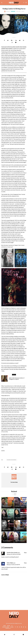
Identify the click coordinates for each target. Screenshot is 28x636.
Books (8, 625)
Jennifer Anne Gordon (11, 459)
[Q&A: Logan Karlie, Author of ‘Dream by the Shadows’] (7, 537)
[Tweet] (7, 40)
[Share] (4, 40)
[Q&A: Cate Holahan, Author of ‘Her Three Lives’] (20, 514)
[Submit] (19, 40)
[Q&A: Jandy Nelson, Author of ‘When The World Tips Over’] (20, 537)
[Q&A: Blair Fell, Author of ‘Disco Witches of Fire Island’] (20, 502)
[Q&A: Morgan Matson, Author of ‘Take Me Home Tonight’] (20, 526)
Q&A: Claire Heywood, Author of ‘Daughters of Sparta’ (16, 378)
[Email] (23, 40)
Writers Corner (13, 11)
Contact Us (7, 628)
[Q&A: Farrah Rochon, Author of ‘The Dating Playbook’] (7, 502)
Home (4, 625)
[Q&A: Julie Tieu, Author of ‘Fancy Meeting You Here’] (7, 514)
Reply (25, 552)
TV (11, 625)
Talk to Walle (10, 562)
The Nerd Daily (8, 11)
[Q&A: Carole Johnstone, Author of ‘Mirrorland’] (7, 526)
